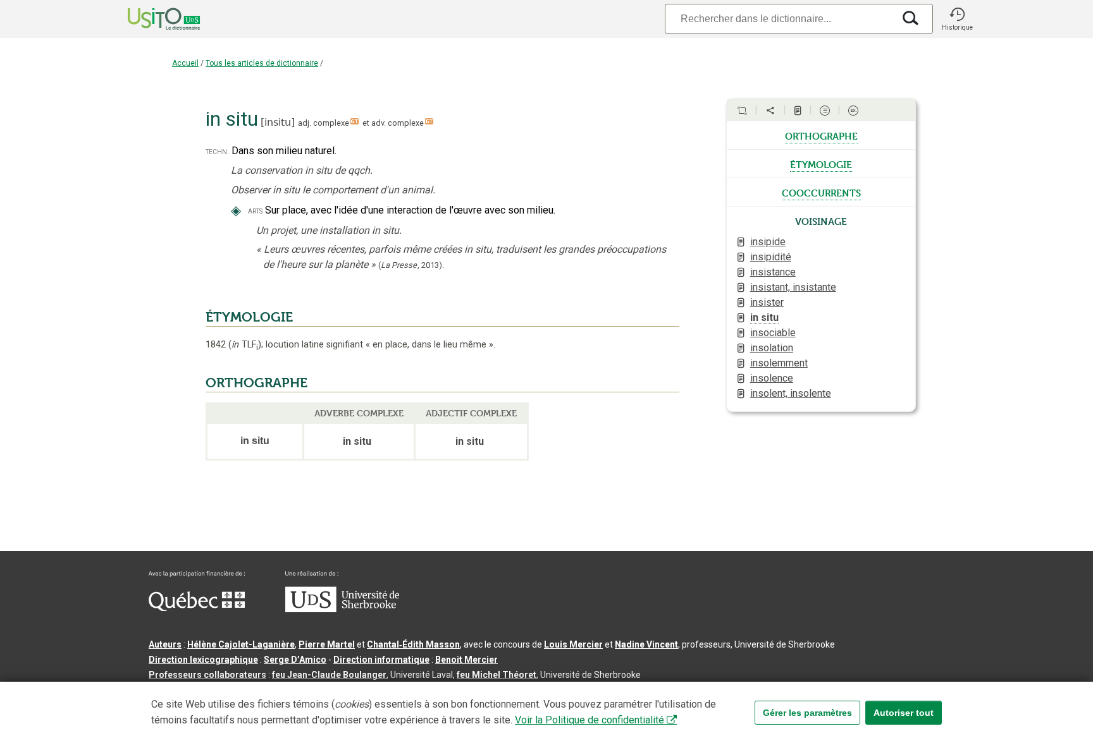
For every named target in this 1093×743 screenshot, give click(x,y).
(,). (411, 265)
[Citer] (742, 111)
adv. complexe (397, 123)
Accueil (185, 63)
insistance (773, 272)
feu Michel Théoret (496, 675)
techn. (217, 151)
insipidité (770, 257)
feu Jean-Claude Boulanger (329, 675)
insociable (773, 333)
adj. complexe (323, 123)
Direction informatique (381, 660)
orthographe (821, 135)
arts (255, 210)
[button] (957, 19)
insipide (768, 242)
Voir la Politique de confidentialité (589, 720)
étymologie (821, 163)
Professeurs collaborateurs (207, 675)
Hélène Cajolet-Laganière (241, 644)
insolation (771, 348)
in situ (764, 317)
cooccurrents (821, 192)
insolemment (779, 363)
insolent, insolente (790, 393)
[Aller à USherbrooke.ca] (342, 609)
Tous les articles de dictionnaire (262, 63)
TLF (245, 344)
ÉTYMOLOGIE (249, 317)
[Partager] (770, 111)
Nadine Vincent (646, 644)
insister (767, 302)
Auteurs (165, 644)
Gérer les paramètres (807, 713)
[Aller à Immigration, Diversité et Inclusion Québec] (197, 608)
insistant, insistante (793, 287)
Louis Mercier (573, 644)
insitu (277, 122)
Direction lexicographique (203, 660)
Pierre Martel (327, 644)
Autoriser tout (904, 713)
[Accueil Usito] (150, 19)
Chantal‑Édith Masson (413, 644)
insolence (771, 378)
